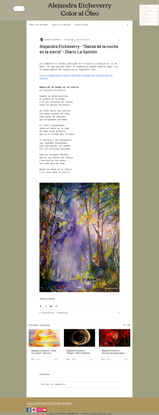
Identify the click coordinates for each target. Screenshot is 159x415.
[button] (128, 25)
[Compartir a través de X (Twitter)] (46, 306)
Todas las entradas (38, 25)
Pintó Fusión (81, 25)
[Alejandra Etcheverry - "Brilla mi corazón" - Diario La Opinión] (44, 338)
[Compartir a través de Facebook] (40, 306)
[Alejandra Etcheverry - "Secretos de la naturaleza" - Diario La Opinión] (114, 338)
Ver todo (126, 325)
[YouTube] (44, 410)
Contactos (145, 20)
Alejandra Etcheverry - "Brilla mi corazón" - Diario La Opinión (43, 351)
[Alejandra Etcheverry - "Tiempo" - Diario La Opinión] (79, 338)
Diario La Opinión (61, 25)
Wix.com (107, 414)
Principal (144, 6)
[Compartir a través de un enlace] (56, 306)
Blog (143, 23)
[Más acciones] (118, 40)
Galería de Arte (146, 9)
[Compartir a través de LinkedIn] (51, 306)
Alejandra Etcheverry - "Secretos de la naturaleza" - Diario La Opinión (114, 351)
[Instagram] (39, 410)
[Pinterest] (34, 410)
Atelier (143, 16)
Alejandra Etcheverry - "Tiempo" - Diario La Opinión (78, 351)
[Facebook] (28, 410)
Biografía (144, 13)
